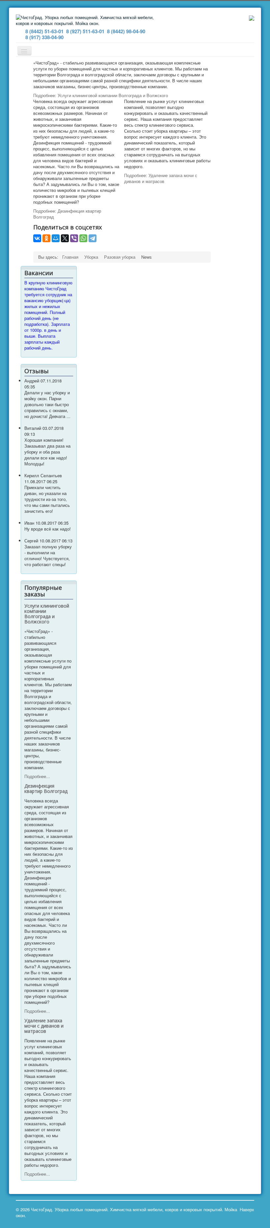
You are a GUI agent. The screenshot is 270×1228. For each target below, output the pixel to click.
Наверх (247, 1209)
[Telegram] (92, 238)
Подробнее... (37, 776)
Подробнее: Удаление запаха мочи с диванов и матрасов (160, 178)
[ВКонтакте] (37, 238)
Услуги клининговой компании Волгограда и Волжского (46, 614)
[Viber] (74, 238)
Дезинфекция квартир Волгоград (46, 788)
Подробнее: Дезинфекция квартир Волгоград (67, 214)
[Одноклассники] (46, 238)
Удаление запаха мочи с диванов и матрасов (44, 1025)
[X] (65, 238)
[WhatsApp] (83, 238)
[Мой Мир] (56, 238)
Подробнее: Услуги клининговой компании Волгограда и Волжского (100, 95)
